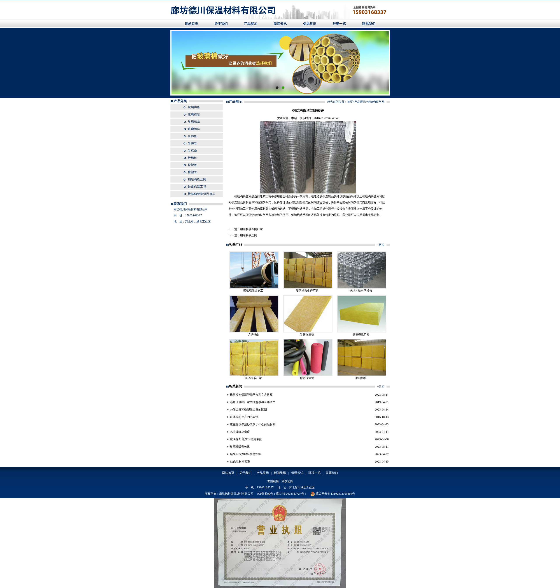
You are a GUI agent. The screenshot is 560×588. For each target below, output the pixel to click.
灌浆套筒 (287, 481)
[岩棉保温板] (307, 331)
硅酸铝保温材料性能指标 (245, 454)
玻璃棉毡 (194, 128)
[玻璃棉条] (254, 331)
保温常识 (309, 23)
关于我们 (221, 23)
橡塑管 (192, 172)
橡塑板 (192, 165)
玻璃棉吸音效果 (240, 446)
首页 (350, 101)
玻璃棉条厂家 (253, 378)
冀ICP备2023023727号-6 (291, 493)
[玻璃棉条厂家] (254, 375)
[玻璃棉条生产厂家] (307, 287)
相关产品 (235, 244)
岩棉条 (192, 150)
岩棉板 (192, 136)
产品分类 (180, 101)
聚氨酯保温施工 (253, 290)
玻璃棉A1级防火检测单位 (246, 439)
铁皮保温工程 (197, 186)
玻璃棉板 (194, 107)
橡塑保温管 (307, 378)
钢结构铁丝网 (197, 179)
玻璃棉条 (194, 121)
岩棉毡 (192, 157)
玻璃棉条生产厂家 (307, 290)
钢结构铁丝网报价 (361, 290)
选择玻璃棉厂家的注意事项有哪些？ (252, 402)
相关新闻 (235, 386)
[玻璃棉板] (361, 375)
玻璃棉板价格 (360, 334)
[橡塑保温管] (307, 375)
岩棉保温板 (307, 334)
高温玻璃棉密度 (240, 431)
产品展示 (250, 23)
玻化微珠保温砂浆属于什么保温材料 (252, 424)
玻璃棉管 (194, 114)
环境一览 (339, 23)
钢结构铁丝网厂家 (251, 229)
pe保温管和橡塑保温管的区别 (248, 409)
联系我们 (368, 23)
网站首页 (191, 23)
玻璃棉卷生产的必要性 (244, 417)
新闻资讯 (280, 23)
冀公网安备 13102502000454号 (335, 493)
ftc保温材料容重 (240, 461)
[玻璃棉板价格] (361, 331)
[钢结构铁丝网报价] (361, 287)
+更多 (380, 244)
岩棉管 (192, 143)
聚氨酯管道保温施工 (201, 193)
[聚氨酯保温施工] (254, 287)
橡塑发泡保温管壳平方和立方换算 (251, 394)
